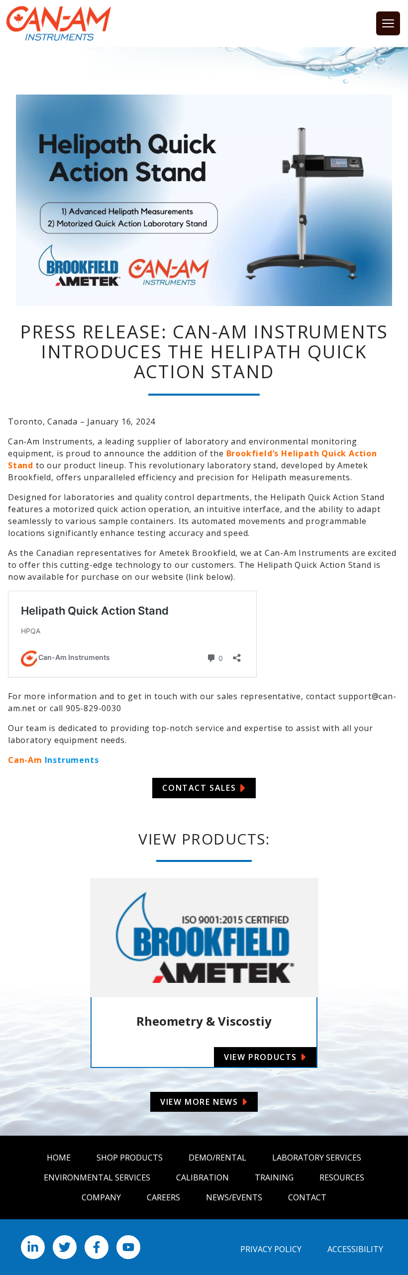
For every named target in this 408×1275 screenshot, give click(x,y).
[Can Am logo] (58, 23)
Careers (163, 1197)
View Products (260, 1057)
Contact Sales (199, 787)
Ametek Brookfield (197, 552)
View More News (199, 1101)
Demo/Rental (217, 1157)
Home (59, 1157)
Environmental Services (97, 1177)
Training (274, 1177)
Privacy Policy (271, 1249)
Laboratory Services (316, 1157)
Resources (341, 1177)
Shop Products (130, 1157)
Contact (307, 1197)
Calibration (202, 1177)
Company (101, 1197)
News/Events (234, 1197)
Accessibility (355, 1249)
